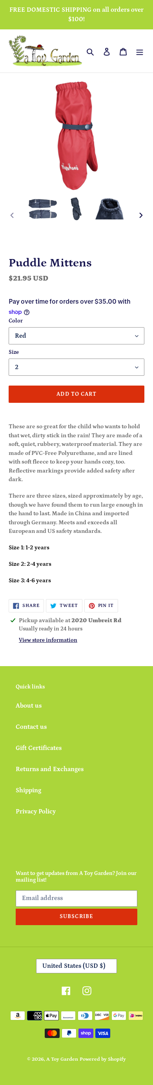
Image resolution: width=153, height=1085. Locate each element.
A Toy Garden (62, 1059)
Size (14, 352)
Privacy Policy (36, 811)
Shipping (28, 790)
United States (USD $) (74, 965)
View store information (48, 640)
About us (29, 705)
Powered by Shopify (103, 1059)
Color (16, 321)
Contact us (31, 726)
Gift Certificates (39, 748)
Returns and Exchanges (50, 769)
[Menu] (139, 51)
